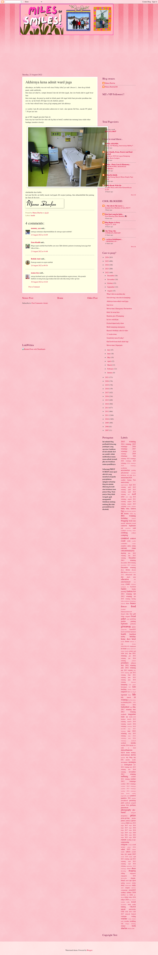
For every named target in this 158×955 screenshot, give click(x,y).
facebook (133, 587)
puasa (123, 820)
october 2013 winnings (128, 784)
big (135, 513)
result (134, 844)
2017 (107, 392)
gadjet (123, 618)
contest (125, 538)
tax (127, 895)
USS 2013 (128, 912)
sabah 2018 (131, 847)
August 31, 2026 (110, 224)
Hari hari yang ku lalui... (114, 214)
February (110, 369)
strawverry (128, 885)
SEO (126, 854)
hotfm (122, 641)
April (109, 361)
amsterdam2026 (126, 477)
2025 (107, 261)
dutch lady (131, 577)
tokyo (126, 897)
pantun (134, 798)
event (128, 584)
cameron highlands (128, 525)
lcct (132, 692)
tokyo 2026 (125, 899)
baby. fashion (131, 508)
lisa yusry (133, 700)
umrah (123, 909)
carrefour (128, 528)
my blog (129, 757)
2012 (107, 411)
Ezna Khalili (35, 242)
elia (135, 579)
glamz (134, 627)
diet (122, 572)
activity (133, 470)
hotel (134, 639)
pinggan (133, 812)
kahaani (133, 682)
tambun (123, 895)
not (122, 765)
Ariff (134, 494)
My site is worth (110, 129)
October (110, 283)
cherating (129, 530)
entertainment (125, 582)
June (109, 353)
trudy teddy (132, 904)
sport (134, 880)
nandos (128, 760)
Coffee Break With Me (113, 185)
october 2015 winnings (128, 788)
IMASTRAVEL (125, 646)
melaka (133, 743)
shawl (129, 868)
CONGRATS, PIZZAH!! (113, 233)
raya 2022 (132, 835)
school (128, 851)
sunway (133, 888)
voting (133, 916)
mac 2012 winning (128, 710)
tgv (135, 895)
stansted (128, 883)
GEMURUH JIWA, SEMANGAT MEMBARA (115, 167)
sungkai (127, 888)
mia (135, 745)
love (134, 704)
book (130, 521)
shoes (133, 868)
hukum (132, 641)
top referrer (132, 900)
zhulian (130, 928)
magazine (132, 714)
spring (123, 883)
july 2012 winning (128, 667)
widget (127, 924)
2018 (107, 388)
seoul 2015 (132, 854)
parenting (132, 800)
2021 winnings (131, 458)
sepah (130, 856)
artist (122, 496)
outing (134, 793)
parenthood (124, 800)
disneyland (129, 574)
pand (128, 796)
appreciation (124, 485)
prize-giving (125, 818)
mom (128, 752)
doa (135, 574)
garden (123, 621)
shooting (123, 871)
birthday (124, 518)
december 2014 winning (128, 563)
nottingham (128, 764)
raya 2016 (132, 828)
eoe (135, 582)
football (123, 609)
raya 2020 (132, 833)
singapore (133, 873)
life (134, 694)
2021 (107, 377)
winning (133, 924)
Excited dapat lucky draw (115, 323)
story (122, 885)
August (110, 291)
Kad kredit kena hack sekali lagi (117, 341)
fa (127, 587)
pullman (128, 821)
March (109, 365)
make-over (132, 717)
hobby (123, 636)
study (134, 885)
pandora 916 (125, 798)
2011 (107, 415)
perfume (133, 805)
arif (129, 494)
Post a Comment (34, 287)
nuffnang (124, 776)
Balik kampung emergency (116, 327)
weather (126, 921)
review (123, 847)
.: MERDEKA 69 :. (111, 241)
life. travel (126, 697)
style (122, 888)
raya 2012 (133, 823)
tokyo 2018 (132, 897)
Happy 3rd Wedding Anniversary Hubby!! (119, 145)
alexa (134, 475)
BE (122, 513)
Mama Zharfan (110, 83)
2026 (107, 257)
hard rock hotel (125, 632)
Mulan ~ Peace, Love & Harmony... (117, 164)
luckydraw (125, 706)
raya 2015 (124, 828)
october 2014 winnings (128, 786)
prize (133, 815)
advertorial (124, 473)
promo (134, 818)
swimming (124, 890)
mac (131, 707)
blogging (124, 520)
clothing (124, 532)
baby (123, 508)
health (33, 215)
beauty (126, 513)
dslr (122, 577)
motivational (125, 755)
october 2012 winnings (128, 780)
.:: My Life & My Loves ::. (114, 206)
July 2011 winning (128, 665)
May (109, 357)
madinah (123, 714)
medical (133, 741)
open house (125, 793)
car (122, 528)
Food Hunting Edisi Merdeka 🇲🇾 (116, 216)
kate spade (132, 684)
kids (134, 686)
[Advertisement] (79, 52)
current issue (128, 548)
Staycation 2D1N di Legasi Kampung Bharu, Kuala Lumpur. (117, 157)
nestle (134, 760)
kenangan (124, 687)
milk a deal (128, 748)
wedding (133, 921)
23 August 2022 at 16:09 (39, 235)
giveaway (126, 626)
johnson (133, 663)
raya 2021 (124, 835)
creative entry (126, 546)
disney (126, 572)
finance (133, 603)
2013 (107, 407)
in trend (123, 648)
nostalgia (132, 762)
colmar (133, 533)
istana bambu (125, 651)
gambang (133, 619)
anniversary (125, 482)
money (133, 752)
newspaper (124, 762)
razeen (123, 839)
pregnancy (124, 816)
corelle (134, 541)
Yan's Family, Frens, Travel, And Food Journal (118, 153)
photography (126, 809)
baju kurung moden (130, 511)
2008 (107, 426)
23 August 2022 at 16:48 (39, 251)
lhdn (129, 695)
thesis (122, 897)
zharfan (124, 928)
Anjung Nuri (131, 480)
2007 (107, 430)
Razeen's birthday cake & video (117, 330)
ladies (134, 689)
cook (128, 541)
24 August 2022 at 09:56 (39, 265)
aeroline (133, 473)
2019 (107, 385)
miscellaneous (126, 750)
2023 (107, 268)
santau (134, 849)
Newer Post (27, 297)
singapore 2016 (128, 876)
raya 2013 (124, 825)
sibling (123, 873)
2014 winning (126, 444)
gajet (128, 619)
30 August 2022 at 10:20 (39, 282)
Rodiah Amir (36, 259)
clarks (134, 530)
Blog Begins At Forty (112, 222)
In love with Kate (112, 319)
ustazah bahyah (130, 914)
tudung (123, 906)
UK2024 (133, 906)
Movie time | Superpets (114, 345)
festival (123, 603)
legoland (124, 695)
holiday (133, 636)
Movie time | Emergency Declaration (119, 308)
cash (134, 528)
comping (124, 535)
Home (60, 297)
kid (130, 687)
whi (122, 924)
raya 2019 (124, 833)
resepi (130, 844)
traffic (128, 902)
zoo (133, 928)
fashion (130, 591)
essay (122, 584)
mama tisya (35, 273)
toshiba (123, 902)
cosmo (134, 543)
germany (133, 624)
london (123, 705)
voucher (124, 918)
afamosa (123, 475)
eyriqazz (123, 587)
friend (133, 616)
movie (133, 754)
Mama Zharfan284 (111, 87)
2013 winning (128, 441)
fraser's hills (125, 614)
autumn (133, 506)
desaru (134, 570)
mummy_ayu (36, 228)
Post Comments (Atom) (40, 303)
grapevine (124, 629)
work (134, 925)
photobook (124, 807)
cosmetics (124, 543)
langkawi (124, 691)
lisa (129, 700)
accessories (125, 470)
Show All (133, 195)
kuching (124, 689)
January (110, 372)
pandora (133, 795)
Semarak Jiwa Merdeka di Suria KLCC (118, 208)
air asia (129, 475)
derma (128, 570)
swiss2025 (132, 890)
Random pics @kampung (115, 316)
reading (129, 840)
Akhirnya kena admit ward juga (117, 301)
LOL (134, 702)
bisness (134, 518)
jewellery (125, 662)
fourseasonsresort (126, 612)
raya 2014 (132, 825)
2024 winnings (131, 463)
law (129, 692)
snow (127, 880)
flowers (124, 606)
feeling (134, 599)
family (123, 588)
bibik (131, 513)
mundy (123, 757)
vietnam (124, 916)
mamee (123, 719)
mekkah (123, 743)
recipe (134, 840)
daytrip (123, 553)
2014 (107, 404)
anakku (123, 480)
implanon (133, 646)
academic (124, 468)
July (108, 350)
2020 (107, 381)
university (132, 909)
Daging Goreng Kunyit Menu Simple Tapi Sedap (119, 178)
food (133, 606)
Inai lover (110, 305)
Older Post (92, 297)
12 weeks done (112, 334)
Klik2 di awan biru (113, 312)
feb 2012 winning (128, 595)
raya (127, 822)
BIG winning (128, 515)
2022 (107, 272)
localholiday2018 (126, 702)
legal (134, 692)
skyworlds (124, 878)
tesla (131, 895)
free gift (133, 614)
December (111, 275)
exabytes (133, 584)
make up (124, 716)
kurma (129, 689)
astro (127, 497)
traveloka (123, 904)
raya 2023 (124, 837)
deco (122, 570)
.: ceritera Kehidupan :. (113, 239)
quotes (133, 820)
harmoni (133, 632)
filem (127, 603)
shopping (132, 870)
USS (122, 911)
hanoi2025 (132, 629)
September (111, 287)
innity (128, 649)
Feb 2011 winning (128, 592)
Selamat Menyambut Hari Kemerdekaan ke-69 (118, 188)
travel (133, 901)
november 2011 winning (128, 773)
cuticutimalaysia (127, 550)
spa (130, 880)
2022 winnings (126, 461)
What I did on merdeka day (116, 294)
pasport (133, 803)
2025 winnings (128, 465)
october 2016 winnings (128, 791)
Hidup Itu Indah (111, 175)
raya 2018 (132, 830)
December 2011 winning (128, 559)
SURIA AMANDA (111, 143)
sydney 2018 (131, 892)
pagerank (123, 796)
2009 (107, 423)
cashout (123, 530)
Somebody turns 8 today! (115, 338)
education (125, 579)
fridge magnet (125, 616)
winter (123, 926)
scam (122, 852)
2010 (107, 419)
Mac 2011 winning (128, 708)
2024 (107, 265)
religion (124, 844)
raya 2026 (132, 837)
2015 (107, 400)
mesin (131, 745)
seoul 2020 (124, 856)
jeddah (134, 661)
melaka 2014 (125, 745)
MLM (123, 753)
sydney (123, 892)
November (111, 279)
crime (134, 546)
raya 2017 (124, 830)
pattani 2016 (125, 805)
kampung (124, 684)
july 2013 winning (127, 670)
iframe (134, 644)
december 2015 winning (128, 565)
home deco (125, 639)
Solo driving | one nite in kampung (118, 297)
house (127, 641)
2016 (107, 396)
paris (122, 803)
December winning (128, 567)
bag (122, 511)
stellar (134, 883)
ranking (123, 823)
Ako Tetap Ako (110, 231)
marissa (130, 726)
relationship (125, 842)
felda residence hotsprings (128, 601)
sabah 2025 (125, 849)
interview (133, 649)
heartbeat (132, 634)
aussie (129, 506)
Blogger (89, 950)
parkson (127, 803)
